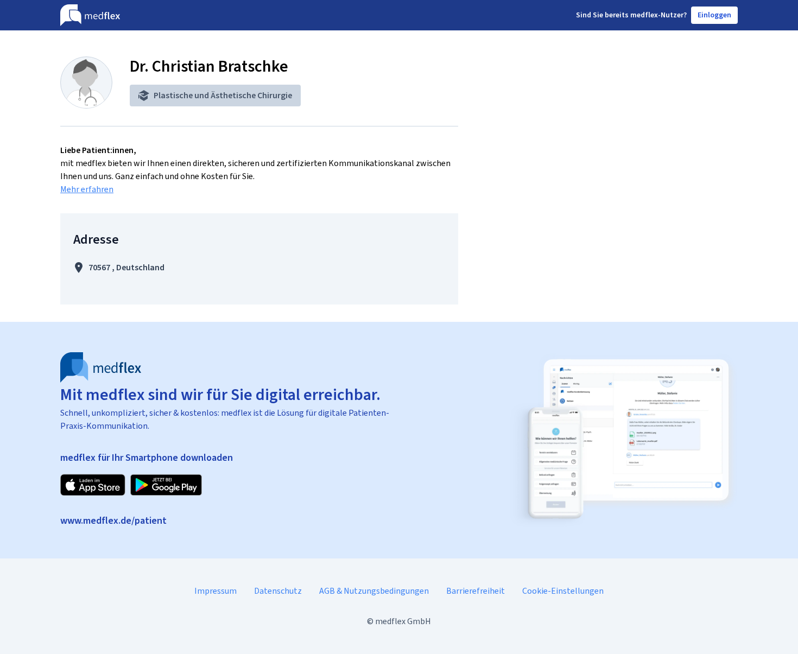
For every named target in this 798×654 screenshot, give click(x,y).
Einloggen (714, 15)
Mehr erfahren (86, 189)
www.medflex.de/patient (113, 520)
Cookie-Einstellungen (563, 590)
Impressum (215, 590)
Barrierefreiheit (475, 590)
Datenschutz (278, 590)
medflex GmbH (403, 621)
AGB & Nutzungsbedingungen (374, 590)
